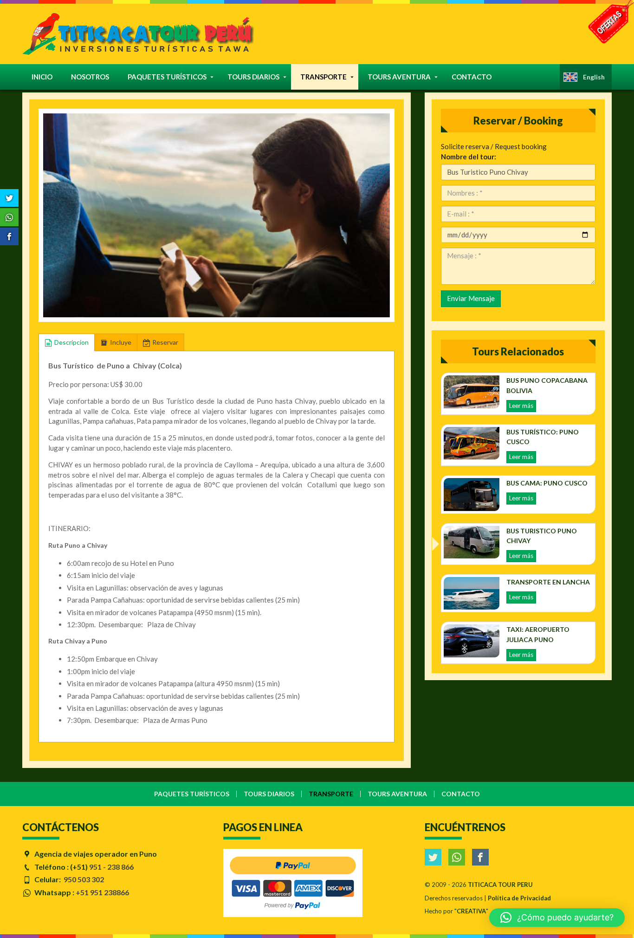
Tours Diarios (253, 76)
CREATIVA (471, 911)
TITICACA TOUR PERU (500, 884)
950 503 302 (84, 879)
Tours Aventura (399, 76)
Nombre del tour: (468, 156)
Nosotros (90, 76)
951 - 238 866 (111, 866)
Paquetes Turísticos (167, 76)
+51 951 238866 (102, 892)
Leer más (521, 405)
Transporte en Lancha (548, 582)
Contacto (472, 76)
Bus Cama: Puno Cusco (547, 483)
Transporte (323, 76)
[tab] (67, 342)
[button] (52, 212)
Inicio (42, 76)
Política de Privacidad (519, 898)
